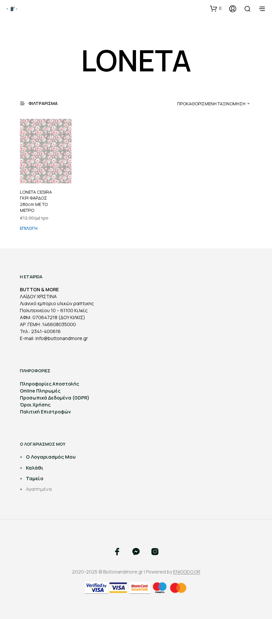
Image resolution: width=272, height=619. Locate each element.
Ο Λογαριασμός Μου (51, 456)
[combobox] (203, 103)
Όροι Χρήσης (35, 404)
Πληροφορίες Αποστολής (49, 384)
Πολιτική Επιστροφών (45, 411)
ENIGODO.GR (186, 572)
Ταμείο (34, 478)
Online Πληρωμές (40, 391)
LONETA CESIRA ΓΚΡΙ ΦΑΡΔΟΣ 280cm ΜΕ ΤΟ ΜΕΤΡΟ (36, 201)
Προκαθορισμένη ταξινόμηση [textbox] (211, 104)
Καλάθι (34, 467)
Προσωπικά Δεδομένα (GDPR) (55, 398)
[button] (216, 8)
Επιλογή (28, 228)
